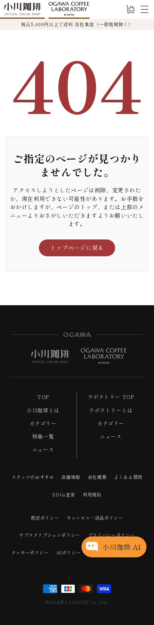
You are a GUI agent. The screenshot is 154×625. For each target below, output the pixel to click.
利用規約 (92, 494)
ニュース (43, 449)
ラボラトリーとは (111, 410)
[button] (144, 9)
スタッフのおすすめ (33, 477)
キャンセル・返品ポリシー (95, 517)
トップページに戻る (77, 247)
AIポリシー (68, 552)
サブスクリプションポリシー (49, 535)
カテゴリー (43, 423)
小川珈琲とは (43, 410)
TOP (43, 396)
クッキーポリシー (30, 552)
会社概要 (97, 477)
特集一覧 (43, 436)
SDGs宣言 (63, 494)
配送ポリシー (45, 517)
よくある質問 (128, 477)
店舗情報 (70, 477)
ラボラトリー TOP (111, 396)
